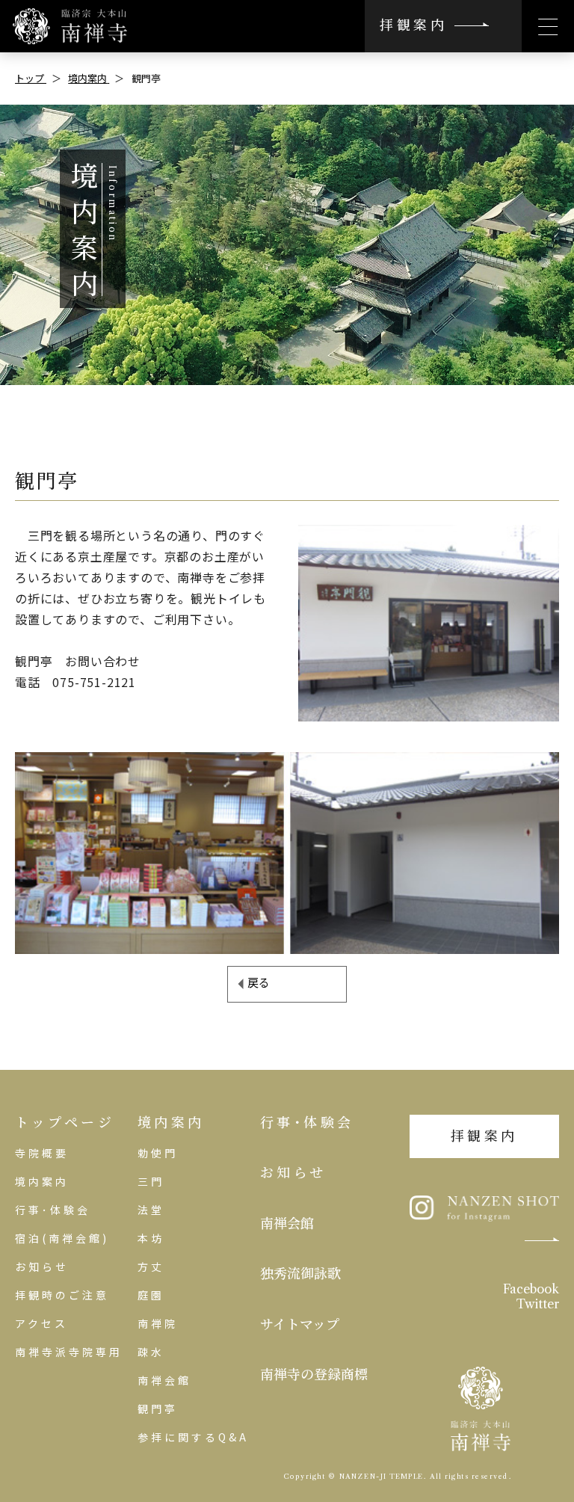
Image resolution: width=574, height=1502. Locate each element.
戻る (258, 982)
